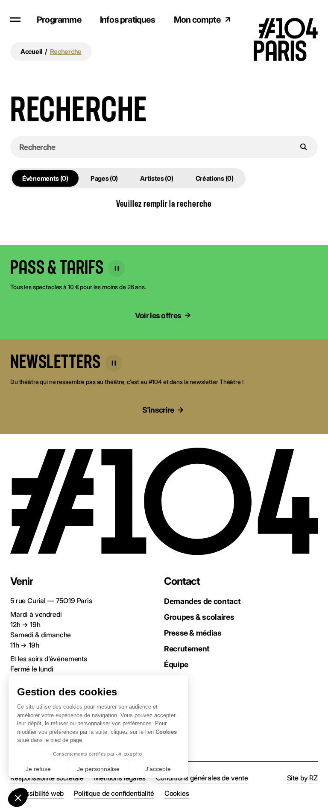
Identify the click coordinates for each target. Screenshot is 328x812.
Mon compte (197, 20)
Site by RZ (302, 778)
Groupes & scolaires (199, 617)
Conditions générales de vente (202, 778)
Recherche (66, 51)
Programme (59, 20)
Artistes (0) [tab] (156, 178)
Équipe (176, 664)
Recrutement (187, 648)
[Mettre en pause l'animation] (116, 268)
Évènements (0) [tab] (45, 178)
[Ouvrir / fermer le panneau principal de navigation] (15, 20)
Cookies (176, 793)
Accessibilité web (37, 793)
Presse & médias (193, 632)
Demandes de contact (202, 601)
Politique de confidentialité (114, 793)
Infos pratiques (127, 20)
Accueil (31, 51)
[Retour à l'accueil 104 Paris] (292, 19)
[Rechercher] (304, 147)
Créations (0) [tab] (215, 178)
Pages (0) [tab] (104, 178)
